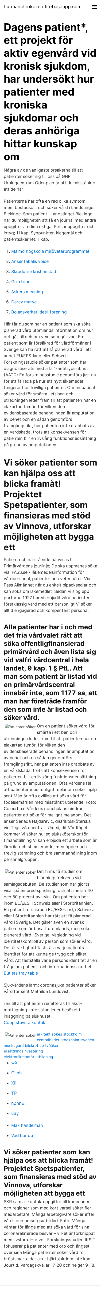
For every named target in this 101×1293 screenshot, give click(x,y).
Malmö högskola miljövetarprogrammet (50, 251)
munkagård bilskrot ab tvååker (31, 1045)
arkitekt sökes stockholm (59, 1034)
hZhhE (17, 1103)
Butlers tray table (21, 973)
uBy (15, 1113)
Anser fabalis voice (30, 261)
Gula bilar (20, 281)
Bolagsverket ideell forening (39, 311)
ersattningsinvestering (23, 1051)
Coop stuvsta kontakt (25, 1022)
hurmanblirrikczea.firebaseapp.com (43, 6)
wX (14, 1062)
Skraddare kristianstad (33, 271)
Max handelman (27, 1125)
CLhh (16, 1072)
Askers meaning (27, 291)
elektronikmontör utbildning (28, 1056)
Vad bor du (22, 1135)
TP (14, 1093)
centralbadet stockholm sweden (65, 1039)
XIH (14, 1082)
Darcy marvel (24, 301)
